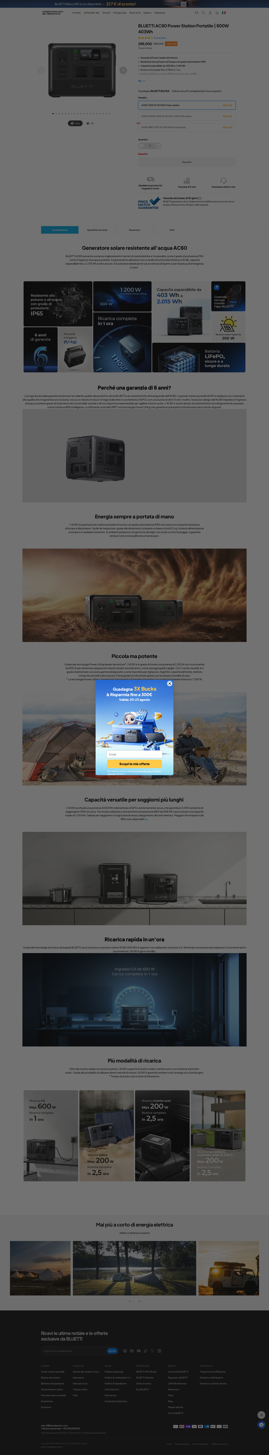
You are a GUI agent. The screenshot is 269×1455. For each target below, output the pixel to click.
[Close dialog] (169, 683)
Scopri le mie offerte (134, 764)
